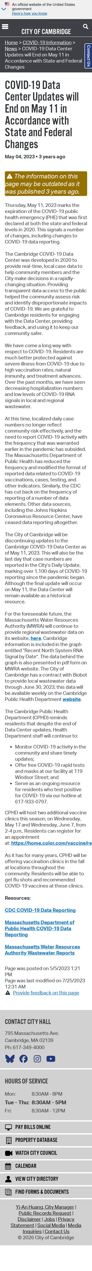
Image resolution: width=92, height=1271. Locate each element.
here (36, 638)
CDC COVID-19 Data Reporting (40, 910)
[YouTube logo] (52, 1060)
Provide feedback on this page (46, 993)
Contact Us (57, 1231)
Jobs (49, 1219)
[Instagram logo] (38, 1060)
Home (11, 42)
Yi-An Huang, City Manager (45, 1207)
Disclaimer (29, 1219)
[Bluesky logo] (11, 1060)
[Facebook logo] (24, 1060)
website (72, 699)
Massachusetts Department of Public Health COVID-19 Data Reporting (39, 928)
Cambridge (56, 32)
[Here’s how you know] (3, 9)
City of (30, 32)
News (11, 48)
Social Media (51, 1225)
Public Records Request (45, 1213)
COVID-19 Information (47, 42)
